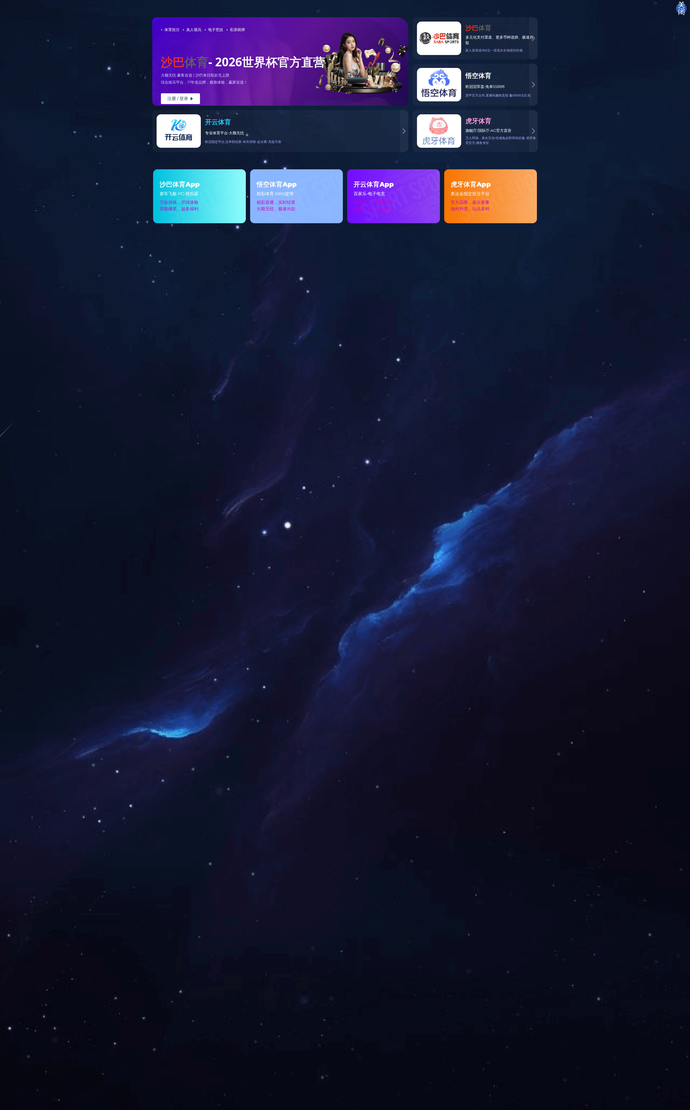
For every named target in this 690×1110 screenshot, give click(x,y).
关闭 (681, 8)
